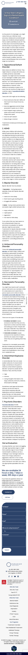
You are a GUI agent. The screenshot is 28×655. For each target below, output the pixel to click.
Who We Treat (14, 590)
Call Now (7, 497)
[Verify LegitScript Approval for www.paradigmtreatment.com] (14, 648)
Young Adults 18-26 (14, 595)
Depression (14, 609)
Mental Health (14, 601)
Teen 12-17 (14, 592)
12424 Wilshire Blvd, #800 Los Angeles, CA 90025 (14, 572)
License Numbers (9, 643)
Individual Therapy (14, 630)
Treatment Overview (14, 625)
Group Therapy (14, 633)
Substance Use (14, 603)
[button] (26, 300)
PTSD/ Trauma (14, 614)
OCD (14, 617)
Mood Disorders (14, 619)
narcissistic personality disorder (11, 295)
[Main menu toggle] (25, 3)
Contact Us (8, 492)
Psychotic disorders (8, 405)
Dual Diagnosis (14, 606)
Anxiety (14, 611)
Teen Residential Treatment (14, 627)
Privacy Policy (20, 642)
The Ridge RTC (19, 643)
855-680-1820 (22, 2)
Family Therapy (14, 635)
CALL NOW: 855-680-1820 (14, 654)
